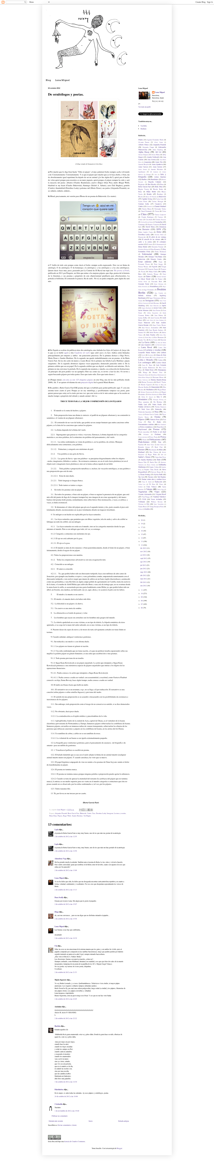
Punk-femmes (144, 441)
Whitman (141, 504)
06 (142, 607)
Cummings (141, 224)
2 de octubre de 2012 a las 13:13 (66, 889)
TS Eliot (152, 484)
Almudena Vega (61, 858)
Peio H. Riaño (154, 422)
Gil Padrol (158, 279)
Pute (159, 442)
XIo (147, 504)
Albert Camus (158, 142)
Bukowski (83, 813)
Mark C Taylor (161, 382)
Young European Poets (157, 507)
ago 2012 (143, 561)
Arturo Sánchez (160, 177)
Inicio (91, 1121)
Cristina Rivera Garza (147, 222)
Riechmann (152, 450)
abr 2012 (143, 575)
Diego (57, 912)
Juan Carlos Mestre (159, 325)
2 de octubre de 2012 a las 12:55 (66, 836)
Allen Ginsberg (158, 150)
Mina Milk (162, 394)
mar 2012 (143, 578)
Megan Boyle (162, 390)
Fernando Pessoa (144, 264)
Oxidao (157, 416)
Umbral (140, 487)
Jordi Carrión (155, 318)
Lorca (160, 360)
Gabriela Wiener (152, 274)
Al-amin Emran (143, 142)
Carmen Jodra (143, 204)
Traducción (158, 481)
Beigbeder (141, 184)
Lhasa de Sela (161, 355)
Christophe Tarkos (160, 209)
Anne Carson (143, 167)
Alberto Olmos (143, 144)
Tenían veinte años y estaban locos (154, 479)
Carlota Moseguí (157, 201)
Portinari (158, 434)
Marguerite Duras (143, 375)
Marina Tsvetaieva (147, 382)
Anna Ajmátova (157, 164)
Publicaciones (155, 439)
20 (142, 520)
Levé (143, 355)
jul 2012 (143, 565)
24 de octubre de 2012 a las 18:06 (66, 1096)
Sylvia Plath (158, 474)
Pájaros (60, 816)
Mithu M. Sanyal (147, 397)
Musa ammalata (143, 402)
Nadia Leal (142, 404)
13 (142, 541)
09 (142, 597)
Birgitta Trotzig (143, 189)
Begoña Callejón (154, 182)
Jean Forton (156, 310)
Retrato (141, 449)
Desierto (145, 229)
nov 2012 (143, 551)
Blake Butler (151, 191)
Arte (155, 174)
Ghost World (145, 279)
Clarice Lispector (160, 215)
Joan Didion (159, 315)
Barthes (144, 179)
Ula (56, 946)
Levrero (150, 355)
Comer (140, 219)
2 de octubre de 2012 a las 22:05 (66, 999)
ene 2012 (143, 585)
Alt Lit (158, 152)
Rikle (161, 449)
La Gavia (146, 342)
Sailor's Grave (144, 457)
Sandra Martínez (77, 816)
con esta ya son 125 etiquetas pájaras (78, 379)
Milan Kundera (152, 394)
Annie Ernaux (142, 169)
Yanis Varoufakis (159, 504)
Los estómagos (144, 362)
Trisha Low (141, 484)
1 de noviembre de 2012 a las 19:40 (67, 1111)
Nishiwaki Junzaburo (145, 412)
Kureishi (163, 340)
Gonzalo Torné (143, 284)
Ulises (161, 484)
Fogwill (154, 266)
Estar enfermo (144, 261)
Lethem (163, 352)
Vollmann (141, 501)
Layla (57, 829)
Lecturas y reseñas (120, 813)
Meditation (150, 389)
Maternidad (155, 387)
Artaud (148, 174)
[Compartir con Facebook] (88, 809)
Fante (160, 262)
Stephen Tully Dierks (151, 469)
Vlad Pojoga (146, 497)
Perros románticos (146, 427)
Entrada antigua (123, 1121)
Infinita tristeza (144, 295)
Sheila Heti (154, 462)
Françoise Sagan (152, 269)
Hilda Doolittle (142, 286)
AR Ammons (154, 172)
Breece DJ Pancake (151, 197)
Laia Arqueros (146, 344)
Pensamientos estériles (146, 424)
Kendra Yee (142, 340)
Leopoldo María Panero (147, 352)
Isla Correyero (144, 303)
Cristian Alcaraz (160, 219)
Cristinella (58, 1104)
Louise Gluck (161, 362)
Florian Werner (143, 267)
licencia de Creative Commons (74, 1141)
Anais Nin (158, 162)
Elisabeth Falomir (157, 247)
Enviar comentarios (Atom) (67, 1125)
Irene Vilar (163, 301)
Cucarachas (159, 222)
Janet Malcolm (154, 306)
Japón (164, 305)
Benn (161, 184)
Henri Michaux (158, 284)
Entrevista (141, 259)
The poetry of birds (121, 270)
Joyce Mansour (144, 322)
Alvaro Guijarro (143, 155)
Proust (144, 440)
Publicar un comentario (60, 1116)
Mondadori (142, 399)
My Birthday (157, 402)
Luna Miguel (62, 80)
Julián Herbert (154, 332)
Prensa (163, 436)
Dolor (159, 231)
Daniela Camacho (153, 224)
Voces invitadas (156, 499)
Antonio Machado (157, 169)
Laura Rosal (146, 347)
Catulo (89, 813)
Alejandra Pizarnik (61, 813)
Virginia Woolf (161, 494)
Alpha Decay (144, 152)
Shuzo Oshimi (151, 465)
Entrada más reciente (56, 1121)
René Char (158, 447)
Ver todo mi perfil (144, 107)
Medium (143, 128)
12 (142, 545)
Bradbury (160, 194)
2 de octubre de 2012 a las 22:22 (66, 1018)
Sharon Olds (142, 462)
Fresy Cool (153, 271)
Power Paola (153, 437)
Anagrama (147, 162)
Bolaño (149, 194)
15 (142, 534)
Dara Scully (59, 897)
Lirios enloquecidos (158, 357)
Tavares (150, 477)
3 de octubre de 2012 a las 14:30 (66, 1082)
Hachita (57, 1026)
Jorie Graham (160, 320)
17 (142, 527)
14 (142, 538)
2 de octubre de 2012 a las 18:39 (66, 938)
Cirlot (164, 211)
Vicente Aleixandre (145, 494)
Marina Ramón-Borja (158, 379)
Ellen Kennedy (155, 249)
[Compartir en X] (86, 809)
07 (142, 604)
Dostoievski (142, 237)
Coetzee (160, 217)
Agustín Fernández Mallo (155, 140)
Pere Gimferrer (162, 424)
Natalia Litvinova (144, 406)
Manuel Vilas (157, 372)
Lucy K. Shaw (147, 365)
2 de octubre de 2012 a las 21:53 (66, 972)
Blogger (119, 1148)
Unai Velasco (151, 486)
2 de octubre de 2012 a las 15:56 (66, 918)
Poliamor (146, 434)
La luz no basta (161, 342)
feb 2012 (143, 582)
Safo (162, 455)
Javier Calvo (158, 308)
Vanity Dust (160, 489)
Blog (48, 80)
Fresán (143, 272)
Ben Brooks (152, 184)
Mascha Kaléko (143, 387)
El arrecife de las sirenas (151, 239)
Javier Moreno (143, 310)
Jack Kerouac (155, 303)
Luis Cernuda (161, 365)
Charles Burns (146, 209)
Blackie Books (158, 189)
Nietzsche (158, 409)
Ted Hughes (87, 816)
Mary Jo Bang (159, 385)
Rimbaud (141, 452)
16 (142, 530)
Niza (156, 411)
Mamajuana (162, 370)
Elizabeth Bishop (143, 249)
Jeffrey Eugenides (152, 313)
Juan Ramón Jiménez (156, 330)
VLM (144, 499)
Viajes (157, 491)
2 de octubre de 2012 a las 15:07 (66, 904)
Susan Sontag (145, 474)
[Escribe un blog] (83, 809)
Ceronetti (149, 206)
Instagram (110, 813)
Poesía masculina (143, 432)
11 (142, 590)
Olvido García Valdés (152, 414)
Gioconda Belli (156, 281)
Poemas (156, 429)
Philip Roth (160, 427)
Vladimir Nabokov (159, 496)
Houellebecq (154, 286)
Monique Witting (158, 400)
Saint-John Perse (160, 457)
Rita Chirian (154, 452)
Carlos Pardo (142, 201)
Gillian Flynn (142, 282)
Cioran (157, 211)
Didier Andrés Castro (145, 232)
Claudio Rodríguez (147, 217)
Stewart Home (156, 472)
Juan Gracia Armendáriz (150, 328)
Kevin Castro (153, 340)
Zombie (147, 509)
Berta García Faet (73, 813)
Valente (149, 489)
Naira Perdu (157, 404)
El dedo (149, 244)
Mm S (159, 397)
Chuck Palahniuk (146, 211)
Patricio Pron (154, 419)
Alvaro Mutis (155, 155)
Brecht (140, 197)
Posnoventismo (142, 437)
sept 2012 (143, 558)
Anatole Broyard (143, 164)
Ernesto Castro (156, 259)
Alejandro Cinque (148, 147)
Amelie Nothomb (153, 157)
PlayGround (142, 429)
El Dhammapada (159, 244)
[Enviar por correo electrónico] (80, 809)
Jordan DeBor (142, 318)
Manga (145, 372)
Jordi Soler (149, 320)
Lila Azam (145, 357)
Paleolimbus (59, 1089)
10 (142, 593)
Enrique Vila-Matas (155, 256)
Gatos (148, 276)
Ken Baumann (158, 337)
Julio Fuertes (150, 335)
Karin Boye (148, 337)
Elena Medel (142, 246)
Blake (140, 192)
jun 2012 (143, 568)
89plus (140, 139)
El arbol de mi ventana (157, 237)
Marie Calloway (143, 380)
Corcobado (149, 219)
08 (142, 600)
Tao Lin (141, 477)
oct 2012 (143, 555)
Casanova (158, 204)
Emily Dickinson (160, 252)
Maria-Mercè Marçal (144, 377)
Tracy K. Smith (146, 482)
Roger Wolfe (67, 816)
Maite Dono (53, 816)
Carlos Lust (159, 199)
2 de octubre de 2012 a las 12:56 (66, 851)
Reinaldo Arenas (144, 447)
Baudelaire (154, 179)
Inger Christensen (155, 298)
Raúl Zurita (160, 445)
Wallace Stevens (157, 502)
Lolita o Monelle (145, 359)
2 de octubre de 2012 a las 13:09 (66, 870)
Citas (93, 813)
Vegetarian (142, 491)
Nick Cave (146, 409)
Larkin (164, 345)
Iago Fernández (149, 290)
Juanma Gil (142, 332)
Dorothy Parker (159, 235)
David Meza (150, 226)
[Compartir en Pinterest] (91, 809)
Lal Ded (157, 345)
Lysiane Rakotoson (148, 368)
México (157, 392)
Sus (165, 472)
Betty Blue (158, 186)
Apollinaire (141, 172)
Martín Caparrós (146, 385)
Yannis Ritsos (142, 507)
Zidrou (140, 509)
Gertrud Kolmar (161, 277)
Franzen (163, 269)
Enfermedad (147, 254)
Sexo (159, 459)
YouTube (143, 126)
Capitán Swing (147, 199)
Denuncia (162, 226)
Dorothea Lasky (101, 813)
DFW (158, 229)
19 (142, 523)
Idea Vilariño (159, 293)
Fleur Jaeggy (158, 264)
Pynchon (141, 445)
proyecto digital (87, 382)
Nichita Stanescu (160, 407)
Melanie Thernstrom (146, 392)
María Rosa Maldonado (157, 375)
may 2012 (144, 572)
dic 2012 (143, 548)
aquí (66, 352)
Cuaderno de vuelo (82, 352)
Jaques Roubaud (146, 308)
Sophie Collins (154, 467)
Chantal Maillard (160, 206)
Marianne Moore (158, 377)
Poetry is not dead (159, 432)
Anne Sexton (157, 167)
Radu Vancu (150, 445)
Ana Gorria (151, 159)
